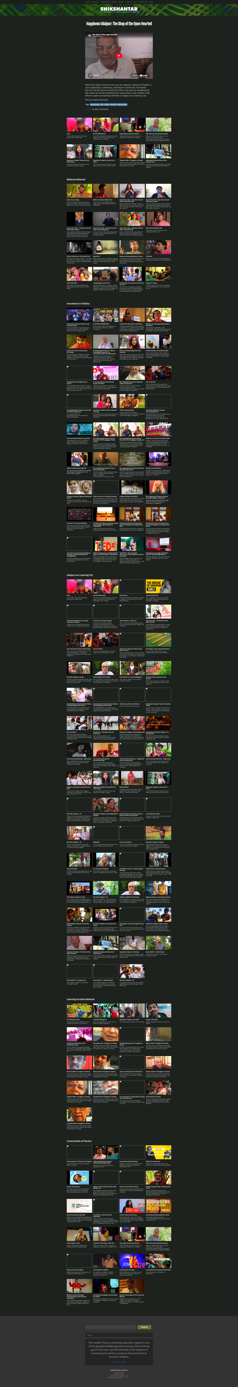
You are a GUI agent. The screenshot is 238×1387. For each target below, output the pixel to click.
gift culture (122, 104)
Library (128, 2)
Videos (114, 2)
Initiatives (94, 2)
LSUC (135, 2)
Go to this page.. (119, 1362)
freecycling (94, 104)
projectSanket (127, 1377)
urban (106, 104)
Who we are (143, 2)
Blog (151, 2)
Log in (89, 109)
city (101, 104)
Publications (105, 2)
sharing (113, 104)
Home (87, 2)
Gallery (121, 2)
